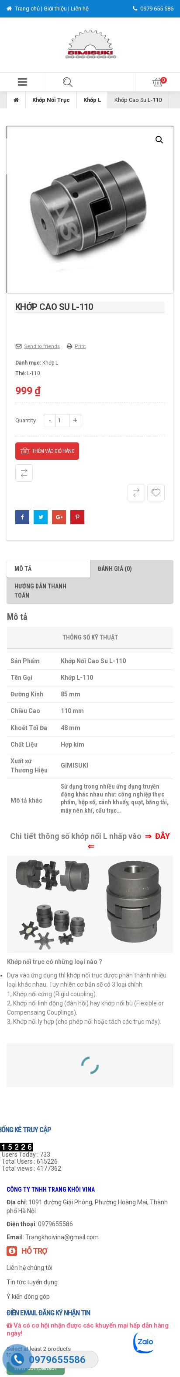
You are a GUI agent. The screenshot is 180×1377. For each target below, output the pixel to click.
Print (80, 346)
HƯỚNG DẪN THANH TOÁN (40, 591)
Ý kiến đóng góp (28, 1296)
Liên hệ (80, 8)
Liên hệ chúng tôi (29, 1267)
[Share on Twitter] (41, 517)
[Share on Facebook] (22, 517)
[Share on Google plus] (59, 517)
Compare (24, 473)
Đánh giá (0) (115, 568)
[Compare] (136, 492)
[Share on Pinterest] (77, 517)
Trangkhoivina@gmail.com (62, 1237)
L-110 (33, 373)
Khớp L (92, 100)
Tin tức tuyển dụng (32, 1282)
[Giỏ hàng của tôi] (157, 82)
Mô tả (22, 568)
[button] (22, 82)
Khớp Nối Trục (51, 100)
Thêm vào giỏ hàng (53, 451)
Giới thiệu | (57, 8)
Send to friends (42, 346)
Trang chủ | (29, 8)
